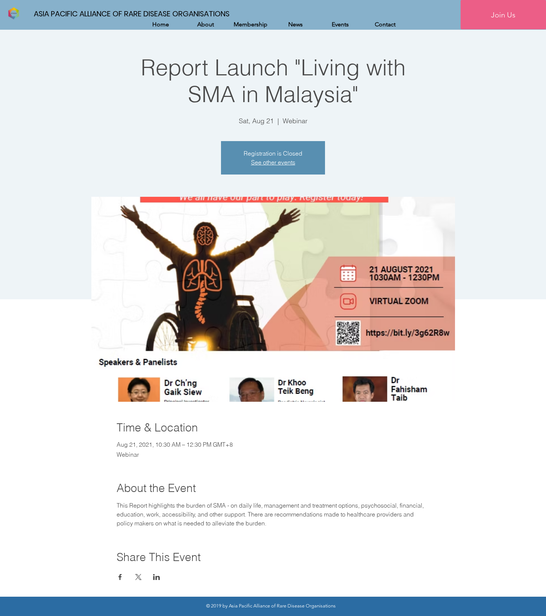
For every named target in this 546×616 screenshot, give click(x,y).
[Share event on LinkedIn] (156, 577)
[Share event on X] (138, 577)
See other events (273, 162)
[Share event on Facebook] (120, 577)
